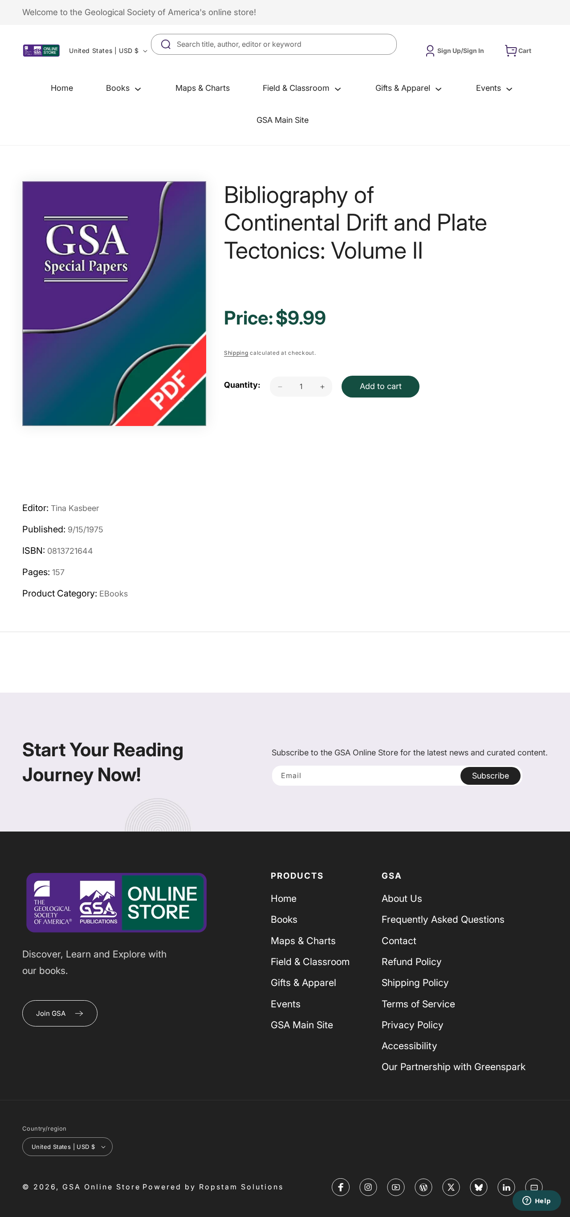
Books (284, 919)
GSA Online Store (101, 1186)
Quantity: (242, 385)
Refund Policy (412, 961)
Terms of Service (418, 1004)
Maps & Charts (303, 940)
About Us (402, 898)
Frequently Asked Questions (443, 919)
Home (284, 898)
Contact (399, 940)
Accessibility (409, 1045)
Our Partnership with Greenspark (453, 1066)
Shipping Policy (415, 982)
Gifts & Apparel (303, 982)
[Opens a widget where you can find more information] (536, 1201)
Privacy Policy (413, 1024)
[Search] (386, 44)
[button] (124, 88)
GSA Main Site (302, 1024)
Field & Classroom (310, 961)
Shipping (236, 353)
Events (286, 1004)
